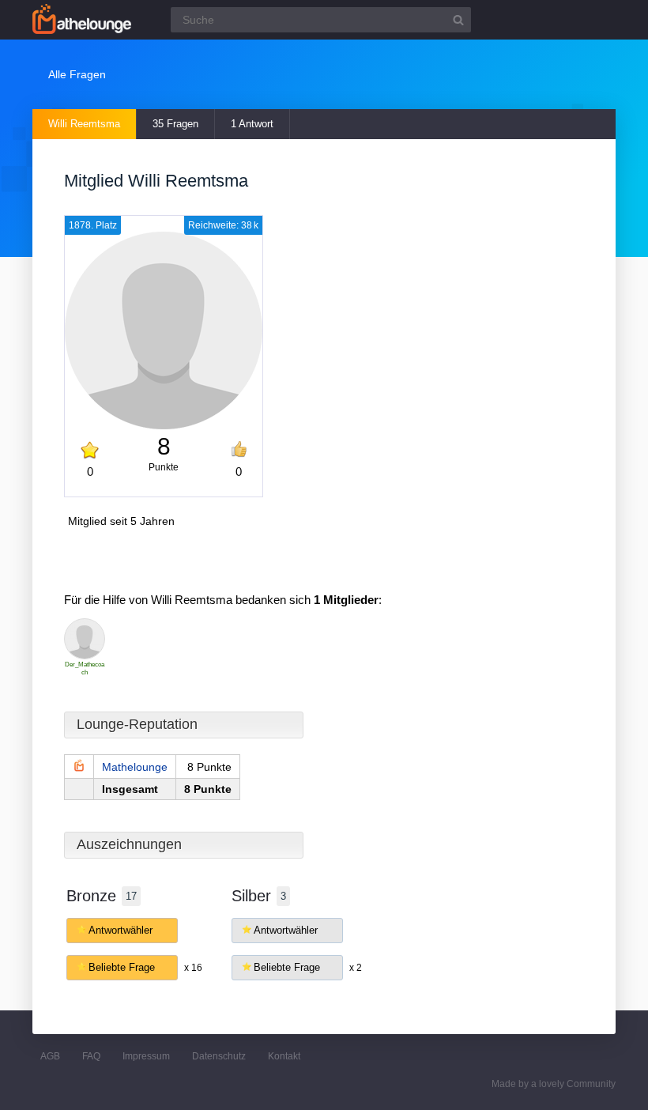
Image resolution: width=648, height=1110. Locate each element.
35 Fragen (175, 124)
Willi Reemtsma (84, 124)
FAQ (91, 1056)
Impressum (146, 1056)
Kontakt (284, 1056)
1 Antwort (252, 124)
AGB (50, 1056)
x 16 (193, 967)
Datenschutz (219, 1056)
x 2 (355, 967)
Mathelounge (135, 767)
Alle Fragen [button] (77, 74)
